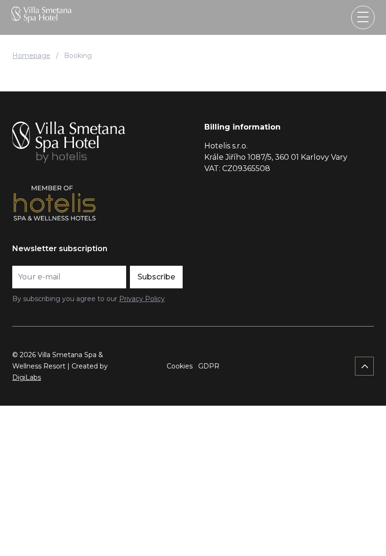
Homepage (31, 55)
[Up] (364, 366)
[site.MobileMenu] (363, 17)
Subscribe (156, 276)
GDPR (208, 366)
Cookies (180, 366)
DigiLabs (26, 377)
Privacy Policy (142, 298)
